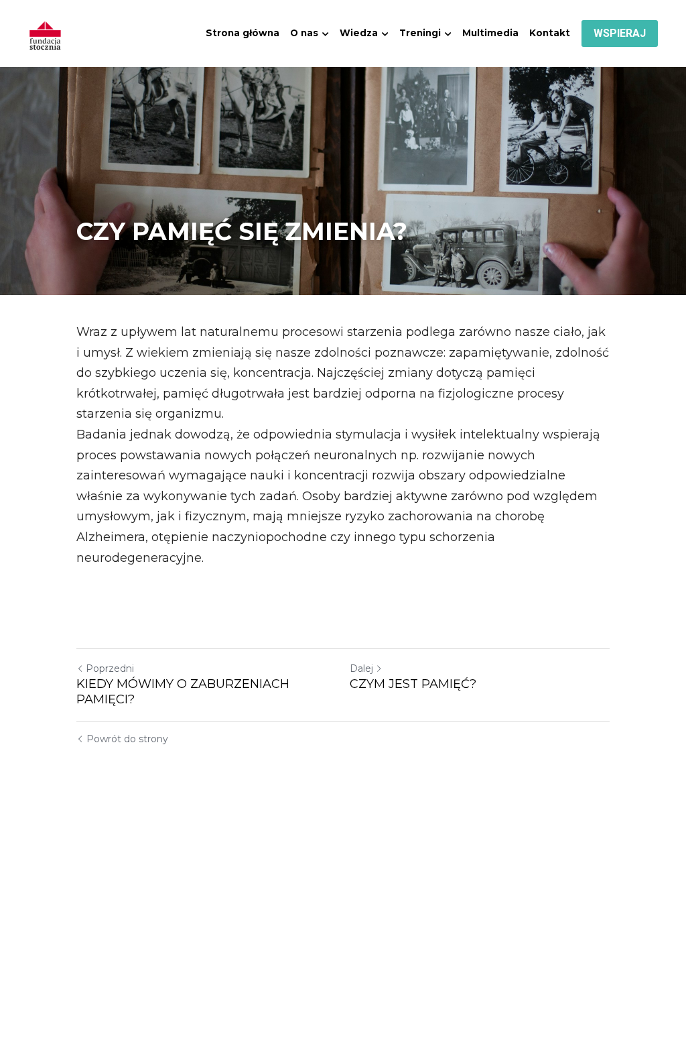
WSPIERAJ (620, 33)
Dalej (361, 668)
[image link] (45, 32)
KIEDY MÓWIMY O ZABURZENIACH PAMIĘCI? (182, 692)
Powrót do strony (127, 739)
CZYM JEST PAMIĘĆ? (413, 684)
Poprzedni (110, 668)
